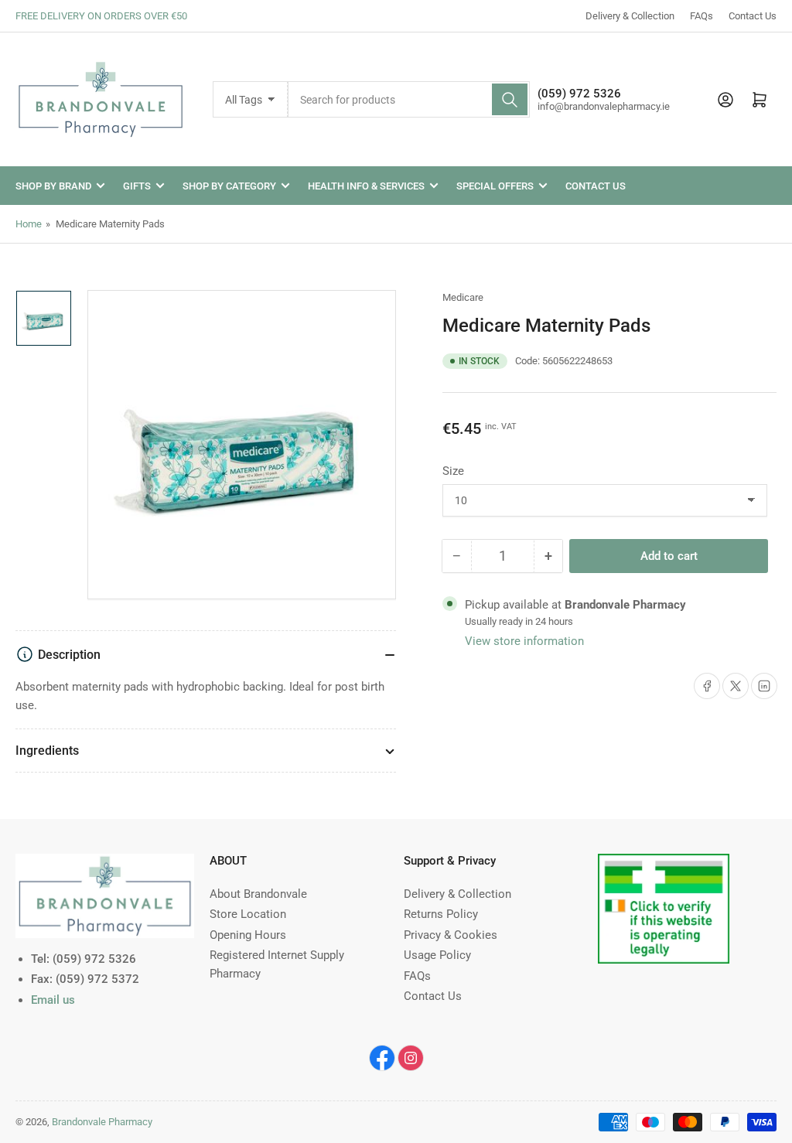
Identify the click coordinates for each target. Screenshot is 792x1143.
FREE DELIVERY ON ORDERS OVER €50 (101, 16)
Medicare (462, 297)
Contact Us (753, 16)
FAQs (701, 16)
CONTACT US (595, 186)
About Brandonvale (258, 894)
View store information (524, 641)
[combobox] (409, 99)
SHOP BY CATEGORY (229, 186)
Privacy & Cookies (450, 935)
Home (28, 224)
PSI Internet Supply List (657, 863)
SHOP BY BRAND (53, 186)
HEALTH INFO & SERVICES (366, 186)
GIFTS (137, 186)
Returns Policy (441, 914)
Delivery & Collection (629, 16)
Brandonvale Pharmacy (102, 1122)
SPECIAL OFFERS (495, 186)
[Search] (510, 99)
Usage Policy (437, 955)
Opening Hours (248, 935)
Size (453, 471)
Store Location (248, 914)
